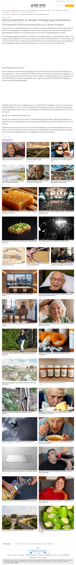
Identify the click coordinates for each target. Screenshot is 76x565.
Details (8, 563)
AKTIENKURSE (8, 10)
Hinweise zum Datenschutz (45, 555)
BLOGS (57, 1)
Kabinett (4, 17)
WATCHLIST (72, 1)
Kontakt (15, 555)
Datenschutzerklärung (31, 555)
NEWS (3, 10)
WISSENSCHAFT (42, 10)
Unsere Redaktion (64, 555)
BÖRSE (13, 10)
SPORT (28, 10)
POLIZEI (53, 10)
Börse (18, 14)
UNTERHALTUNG (34, 10)
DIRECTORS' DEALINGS (31, 12)
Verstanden (13, 563)
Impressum (21, 555)
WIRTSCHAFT (19, 10)
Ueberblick (23, 14)
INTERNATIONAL (59, 10)
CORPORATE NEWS (23, 12)
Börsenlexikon (7, 544)
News (9, 555)
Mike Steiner (33, 557)
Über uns (56, 555)
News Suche (68, 5)
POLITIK (24, 10)
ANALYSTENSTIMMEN (15, 12)
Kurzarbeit (8, 17)
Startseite (14, 14)
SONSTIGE (66, 10)
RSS (68, 1)
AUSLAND (49, 10)
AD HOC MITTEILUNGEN (6, 12)
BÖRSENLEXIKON (62, 1)
